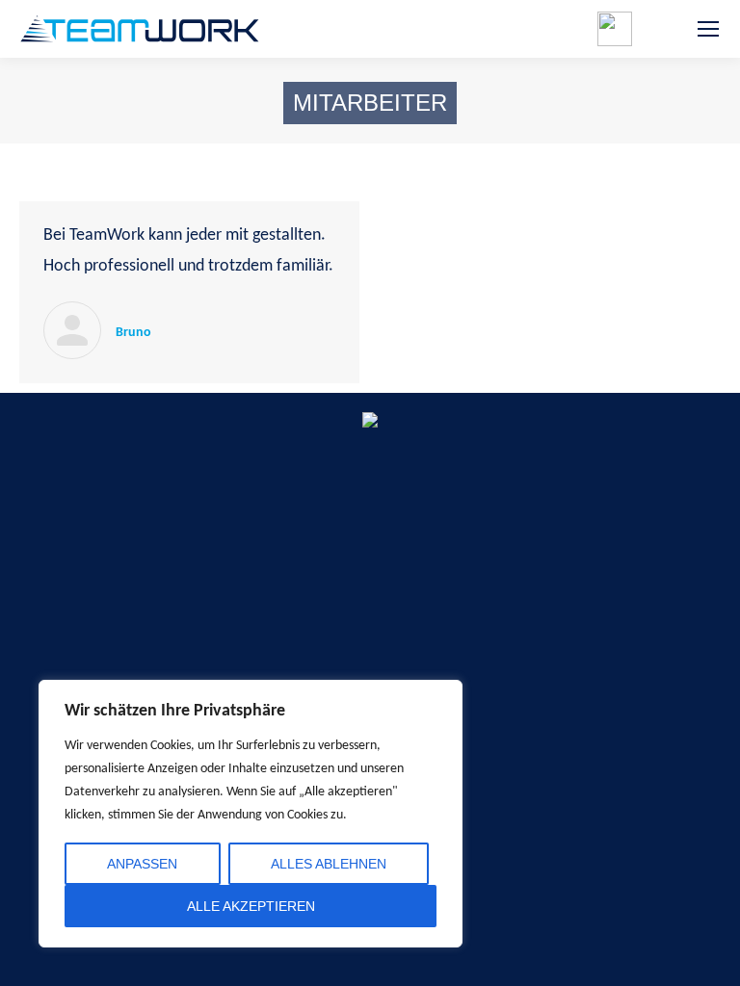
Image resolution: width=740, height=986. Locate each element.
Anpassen (142, 863)
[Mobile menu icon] (708, 28)
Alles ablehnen (328, 863)
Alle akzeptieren (251, 906)
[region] (250, 813)
